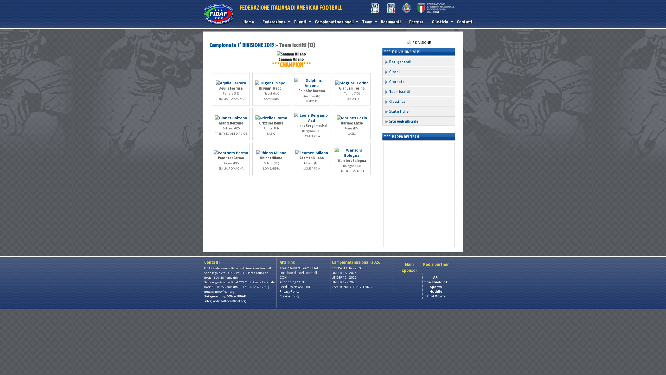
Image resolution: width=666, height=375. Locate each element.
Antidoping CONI (292, 282)
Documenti (391, 21)
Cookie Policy (289, 296)
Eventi (300, 21)
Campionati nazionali (334, 21)
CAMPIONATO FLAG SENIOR (352, 287)
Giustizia (440, 21)
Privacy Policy (289, 291)
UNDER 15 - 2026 (344, 277)
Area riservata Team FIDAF (299, 268)
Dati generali (399, 62)
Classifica (396, 101)
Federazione (274, 21)
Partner (416, 21)
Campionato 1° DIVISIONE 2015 (242, 45)
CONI (283, 277)
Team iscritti (399, 91)
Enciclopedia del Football (298, 273)
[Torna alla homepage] (218, 24)
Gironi (394, 71)
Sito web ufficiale (403, 121)
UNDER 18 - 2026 (344, 273)
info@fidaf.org (224, 291)
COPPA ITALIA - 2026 (347, 268)
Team (367, 21)
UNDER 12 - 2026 (344, 282)
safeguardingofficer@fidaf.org (225, 301)
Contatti (464, 21)
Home (249, 21)
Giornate (396, 81)
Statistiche (398, 111)
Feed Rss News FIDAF (295, 287)
